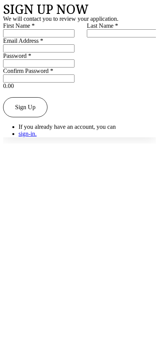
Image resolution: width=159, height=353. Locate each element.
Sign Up (25, 107)
